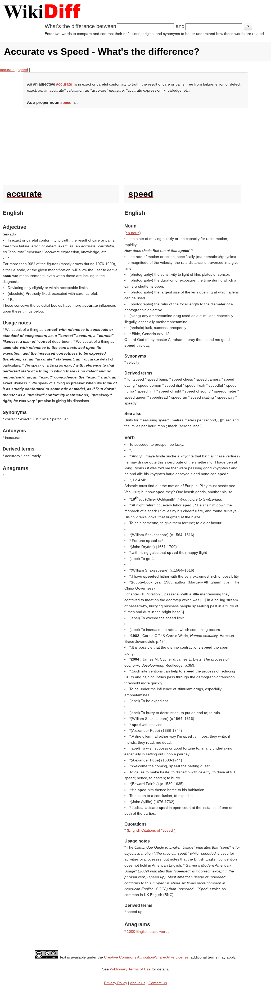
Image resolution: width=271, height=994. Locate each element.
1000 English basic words (148, 931)
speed (23, 70)
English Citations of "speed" (151, 830)
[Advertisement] (135, 145)
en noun (132, 233)
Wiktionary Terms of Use (130, 969)
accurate (7, 70)
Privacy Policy (115, 983)
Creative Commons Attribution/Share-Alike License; (146, 957)
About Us (137, 983)
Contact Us (157, 983)
